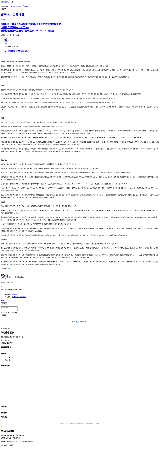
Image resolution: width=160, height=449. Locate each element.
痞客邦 (13, 289)
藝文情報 (16, 35)
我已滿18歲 (4, 445)
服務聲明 (97, 423)
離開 (10, 445)
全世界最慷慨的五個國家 (16, 51)
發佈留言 (3, 315)
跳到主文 (4, 19)
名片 (5, 43)
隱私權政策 (90, 423)
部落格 (6, 41)
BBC (9, 268)
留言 (17, 289)
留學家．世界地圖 (12, 14)
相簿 (5, 39)
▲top (2, 300)
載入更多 (3, 303)
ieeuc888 (3, 279)
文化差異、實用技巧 (19, 297)
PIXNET (66, 423)
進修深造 (15, 294)
